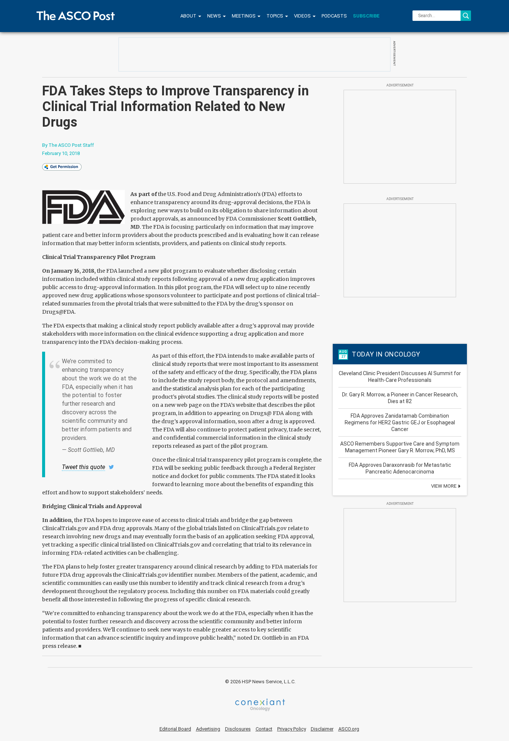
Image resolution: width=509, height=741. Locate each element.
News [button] (214, 16)
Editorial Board (175, 729)
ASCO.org (348, 729)
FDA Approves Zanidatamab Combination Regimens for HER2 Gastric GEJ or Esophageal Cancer (400, 422)
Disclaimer (322, 729)
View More (444, 486)
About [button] (188, 16)
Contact (264, 729)
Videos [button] (303, 16)
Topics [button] (275, 16)
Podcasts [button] (334, 16)
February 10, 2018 (61, 153)
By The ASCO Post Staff (68, 145)
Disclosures (238, 729)
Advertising (208, 729)
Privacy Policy (291, 729)
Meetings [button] (244, 16)
